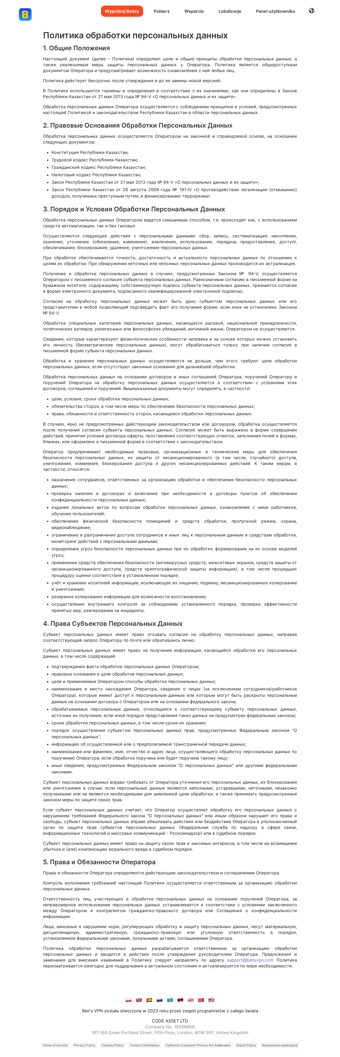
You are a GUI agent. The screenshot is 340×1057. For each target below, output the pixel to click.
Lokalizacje (230, 11)
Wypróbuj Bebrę (122, 11)
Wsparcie (194, 11)
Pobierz (162, 11)
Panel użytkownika (275, 11)
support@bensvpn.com (250, 960)
